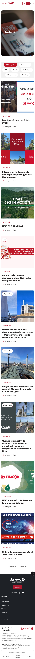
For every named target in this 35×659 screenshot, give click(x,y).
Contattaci (4, 612)
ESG (5, 70)
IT (31, 3)
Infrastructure (11, 75)
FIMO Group (27, 70)
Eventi (15, 70)
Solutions (25, 75)
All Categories (10, 65)
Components (25, 65)
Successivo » (23, 566)
